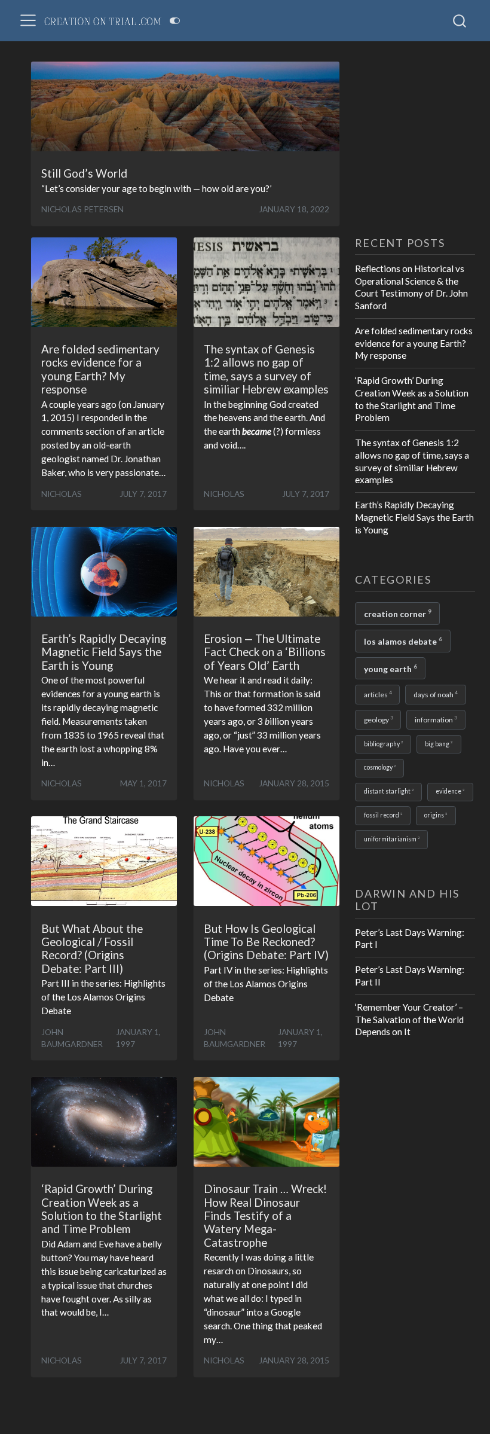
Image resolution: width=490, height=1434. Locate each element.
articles (377, 694)
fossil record (383, 815)
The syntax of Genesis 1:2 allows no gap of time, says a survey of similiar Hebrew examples (412, 461)
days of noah (435, 694)
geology (378, 719)
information (436, 719)
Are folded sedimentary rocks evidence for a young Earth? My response (414, 343)
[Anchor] (452, 242)
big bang (438, 743)
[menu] (28, 20)
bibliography (383, 743)
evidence (450, 791)
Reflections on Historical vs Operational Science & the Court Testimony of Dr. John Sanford (411, 287)
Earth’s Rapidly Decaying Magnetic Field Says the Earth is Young (414, 517)
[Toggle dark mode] (175, 20)
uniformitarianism (391, 839)
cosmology (380, 767)
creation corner (397, 613)
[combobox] (460, 20)
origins (435, 815)
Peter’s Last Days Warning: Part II (409, 975)
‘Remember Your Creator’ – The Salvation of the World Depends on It (409, 1019)
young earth (390, 668)
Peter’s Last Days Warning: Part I (409, 938)
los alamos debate (403, 640)
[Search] (459, 20)
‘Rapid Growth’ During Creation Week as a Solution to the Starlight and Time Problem (411, 399)
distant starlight (389, 791)
